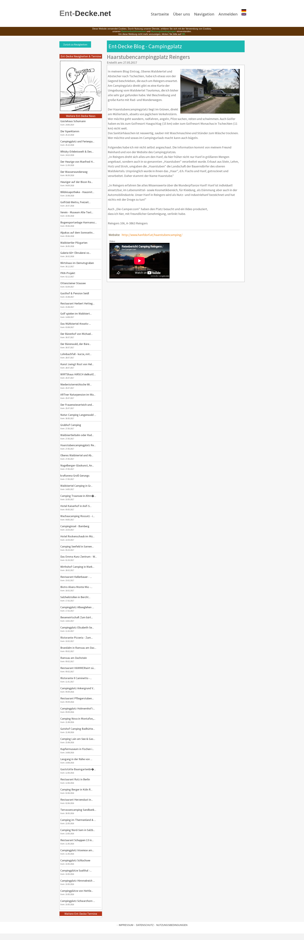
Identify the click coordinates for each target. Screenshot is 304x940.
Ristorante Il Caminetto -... (76, 678)
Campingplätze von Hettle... (76, 891)
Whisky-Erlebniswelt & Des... (77, 151)
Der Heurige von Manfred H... (77, 161)
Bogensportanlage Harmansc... (78, 222)
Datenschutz (145, 925)
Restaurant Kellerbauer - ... (76, 577)
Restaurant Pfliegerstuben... (77, 698)
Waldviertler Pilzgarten (73, 242)
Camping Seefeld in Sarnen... (77, 546)
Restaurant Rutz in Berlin (75, 779)
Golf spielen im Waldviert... (76, 313)
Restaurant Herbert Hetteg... (77, 303)
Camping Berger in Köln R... (76, 789)
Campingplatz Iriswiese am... (77, 850)
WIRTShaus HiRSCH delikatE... (78, 374)
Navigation (204, 14)
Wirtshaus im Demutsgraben (77, 263)
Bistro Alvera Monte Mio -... (76, 587)
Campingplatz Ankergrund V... (77, 688)
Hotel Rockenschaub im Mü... (77, 536)
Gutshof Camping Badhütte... (77, 729)
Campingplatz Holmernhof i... (77, 708)
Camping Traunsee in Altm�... (78, 496)
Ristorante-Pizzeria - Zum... (76, 637)
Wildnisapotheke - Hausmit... (77, 192)
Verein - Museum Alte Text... (76, 212)
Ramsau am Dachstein (73, 658)
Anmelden (228, 14)
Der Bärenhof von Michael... (76, 334)
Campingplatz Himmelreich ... (77, 880)
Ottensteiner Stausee (73, 283)
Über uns (181, 14)
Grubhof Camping (70, 425)
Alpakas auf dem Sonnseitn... (77, 232)
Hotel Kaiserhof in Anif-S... (76, 506)
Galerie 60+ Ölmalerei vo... (75, 253)
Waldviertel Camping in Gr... (76, 485)
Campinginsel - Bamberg (74, 526)
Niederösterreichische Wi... (76, 384)
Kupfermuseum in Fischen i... (77, 749)
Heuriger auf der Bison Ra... (76, 182)
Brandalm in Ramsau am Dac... (78, 648)
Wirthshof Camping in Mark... (77, 566)
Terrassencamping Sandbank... (78, 810)
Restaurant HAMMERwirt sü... (77, 668)
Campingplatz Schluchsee (75, 860)
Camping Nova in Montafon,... (77, 718)
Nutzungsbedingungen (163, 31)
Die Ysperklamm (69, 131)
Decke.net (85, 13)
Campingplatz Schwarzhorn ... (77, 901)
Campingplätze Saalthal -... (76, 870)
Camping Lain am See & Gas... (77, 739)
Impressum (126, 925)
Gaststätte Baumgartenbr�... (78, 769)
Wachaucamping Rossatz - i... (77, 516)
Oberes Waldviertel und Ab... (76, 455)
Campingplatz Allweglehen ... (77, 607)
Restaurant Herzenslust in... (76, 799)
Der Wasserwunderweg (74, 172)
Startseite (160, 14)
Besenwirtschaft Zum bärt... (76, 617)
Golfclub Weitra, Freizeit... (75, 202)
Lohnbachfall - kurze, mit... (76, 354)
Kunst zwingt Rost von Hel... (77, 364)
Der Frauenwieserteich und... (77, 404)
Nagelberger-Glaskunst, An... (77, 465)
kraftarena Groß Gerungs (74, 475)
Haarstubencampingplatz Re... (78, 445)
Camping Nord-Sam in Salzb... (77, 830)
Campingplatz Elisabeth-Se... (77, 627)
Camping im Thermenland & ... (78, 820)
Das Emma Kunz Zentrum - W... (78, 556)
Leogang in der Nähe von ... (76, 759)
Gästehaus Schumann (73, 121)
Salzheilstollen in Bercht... (75, 597)
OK (183, 34)
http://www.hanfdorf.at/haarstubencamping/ (152, 235)
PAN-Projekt (67, 273)
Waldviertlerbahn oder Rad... (77, 435)
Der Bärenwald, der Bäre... (75, 344)
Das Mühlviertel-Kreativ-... (75, 323)
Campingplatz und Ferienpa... (77, 141)
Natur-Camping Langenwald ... (78, 415)
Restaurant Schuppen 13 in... (77, 840)
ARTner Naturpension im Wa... (77, 394)
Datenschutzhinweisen (133, 31)
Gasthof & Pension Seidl (74, 293)
